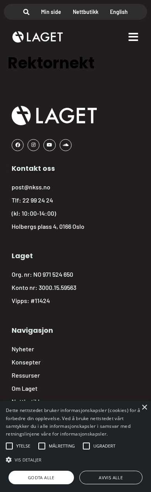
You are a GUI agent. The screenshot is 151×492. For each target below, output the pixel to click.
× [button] (144, 407)
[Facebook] (18, 145)
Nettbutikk (85, 12)
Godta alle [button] (41, 477)
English (119, 12)
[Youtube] (49, 145)
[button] (23, 446)
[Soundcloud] (66, 145)
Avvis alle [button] (111, 477)
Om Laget (25, 388)
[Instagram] (33, 145)
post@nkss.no (31, 187)
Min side (51, 12)
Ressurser (26, 375)
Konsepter (26, 362)
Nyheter (23, 348)
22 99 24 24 (37, 200)
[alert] (75, 446)
